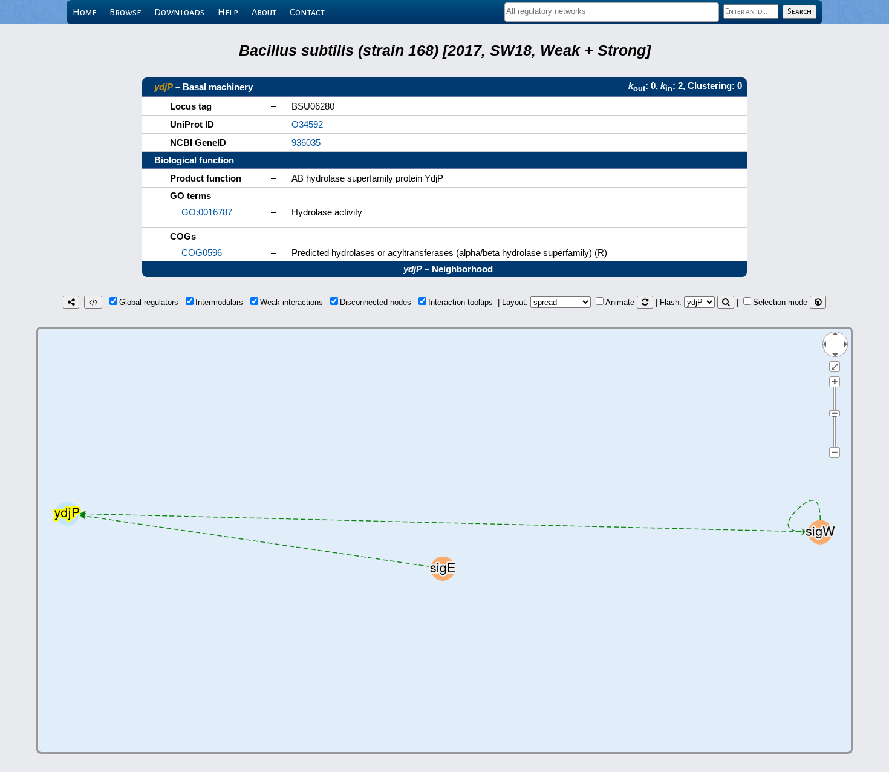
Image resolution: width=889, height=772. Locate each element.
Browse (125, 12)
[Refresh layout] (645, 302)
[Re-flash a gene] (725, 302)
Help (228, 12)
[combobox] (611, 12)
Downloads (179, 12)
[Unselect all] (818, 302)
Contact (307, 12)
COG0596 (201, 252)
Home (84, 12)
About (264, 12)
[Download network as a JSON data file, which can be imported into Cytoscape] (93, 302)
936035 (306, 142)
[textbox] (611, 11)
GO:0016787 (206, 212)
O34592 (307, 124)
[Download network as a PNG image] (71, 302)
